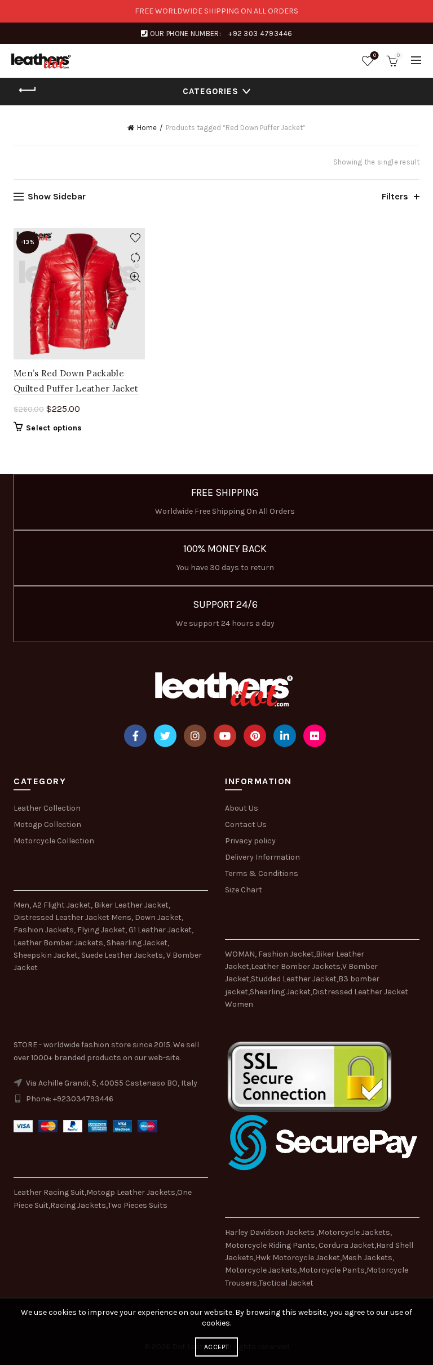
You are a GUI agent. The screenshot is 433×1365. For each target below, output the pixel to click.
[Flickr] (314, 735)
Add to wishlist (135, 238)
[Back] (28, 90)
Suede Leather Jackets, (123, 955)
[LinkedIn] (284, 735)
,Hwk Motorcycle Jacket (297, 1257)
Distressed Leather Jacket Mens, (73, 917)
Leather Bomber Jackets (296, 966)
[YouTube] (225, 735)
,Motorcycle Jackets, (354, 1232)
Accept (216, 1347)
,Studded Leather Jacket (293, 979)
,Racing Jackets (77, 1205)
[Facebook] (135, 735)
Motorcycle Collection (54, 841)
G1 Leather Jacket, (161, 930)
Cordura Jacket (346, 1245)
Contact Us (246, 824)
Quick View (135, 277)
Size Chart (243, 890)
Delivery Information (262, 857)
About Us (241, 808)
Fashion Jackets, (45, 930)
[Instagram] (195, 735)
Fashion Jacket (286, 954)
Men (21, 905)
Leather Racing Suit (49, 1192)
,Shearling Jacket (279, 992)
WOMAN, (241, 954)
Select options (54, 428)
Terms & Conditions (261, 873)
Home (147, 127)
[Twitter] (165, 735)
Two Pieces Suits (137, 1205)
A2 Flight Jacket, (62, 905)
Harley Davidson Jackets (270, 1232)
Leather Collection (47, 808)
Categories (210, 91)
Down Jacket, (159, 917)
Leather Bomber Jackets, (59, 943)
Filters (395, 196)
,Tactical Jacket (285, 1283)
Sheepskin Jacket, (46, 955)
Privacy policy (250, 841)
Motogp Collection (47, 824)
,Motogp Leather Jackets (130, 1192)
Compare (135, 258)
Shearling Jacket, (138, 943)
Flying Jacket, (102, 930)
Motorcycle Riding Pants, (272, 1245)
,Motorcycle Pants (331, 1270)
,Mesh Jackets (366, 1257)
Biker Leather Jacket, (132, 905)
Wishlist (374, 55)
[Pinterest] (255, 735)
